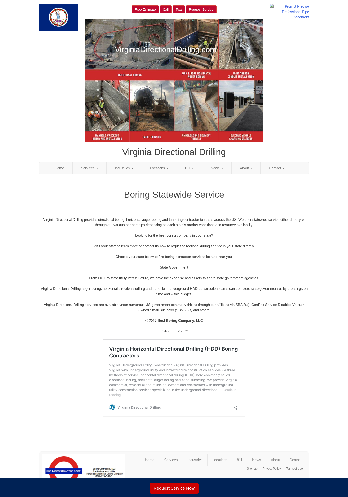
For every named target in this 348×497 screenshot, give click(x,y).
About (245, 168)
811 (188, 168)
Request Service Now (174, 488)
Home (59, 168)
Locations (158, 168)
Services (88, 168)
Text (179, 9)
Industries (123, 168)
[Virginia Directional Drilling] (83, 471)
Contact (275, 168)
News (216, 168)
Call (166, 9)
